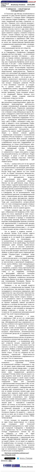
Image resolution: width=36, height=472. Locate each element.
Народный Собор (5, 4)
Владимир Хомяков (18, 5)
